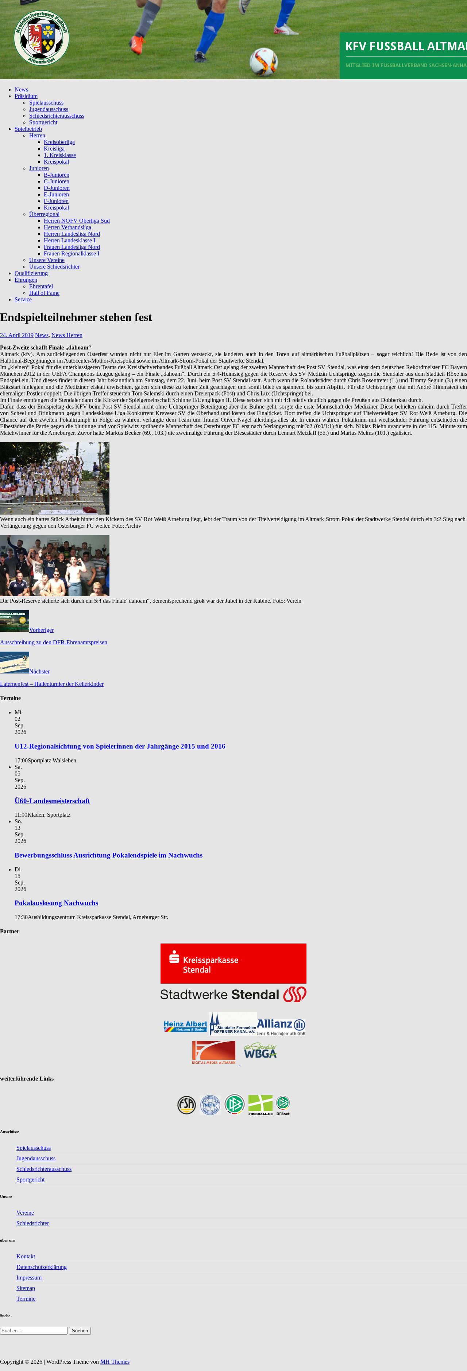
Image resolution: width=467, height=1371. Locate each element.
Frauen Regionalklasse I (71, 253)
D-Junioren (57, 188)
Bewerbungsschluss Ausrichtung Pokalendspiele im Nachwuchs (108, 855)
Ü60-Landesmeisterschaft (52, 801)
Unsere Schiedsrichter (54, 266)
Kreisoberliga (59, 142)
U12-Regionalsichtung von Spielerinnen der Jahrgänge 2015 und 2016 (120, 746)
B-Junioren (56, 175)
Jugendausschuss (48, 109)
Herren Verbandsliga (67, 227)
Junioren (39, 168)
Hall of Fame (44, 293)
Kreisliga (54, 148)
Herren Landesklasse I (69, 240)
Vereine (25, 1213)
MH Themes (115, 1362)
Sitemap (25, 1288)
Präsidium (26, 96)
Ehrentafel (41, 286)
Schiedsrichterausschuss (56, 116)
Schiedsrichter (32, 1223)
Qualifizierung (31, 273)
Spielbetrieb (28, 129)
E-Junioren (56, 194)
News (21, 89)
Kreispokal (56, 162)
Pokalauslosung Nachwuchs (56, 903)
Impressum (29, 1277)
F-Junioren (56, 201)
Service (23, 299)
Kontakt (25, 1256)
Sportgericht (43, 122)
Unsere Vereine (47, 260)
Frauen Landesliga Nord (72, 247)
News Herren (66, 335)
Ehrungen (26, 280)
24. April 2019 (17, 335)
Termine (25, 1299)
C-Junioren (56, 181)
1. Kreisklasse (60, 155)
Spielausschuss (46, 102)
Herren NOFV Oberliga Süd (77, 221)
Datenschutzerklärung (41, 1267)
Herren (37, 135)
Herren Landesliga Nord (72, 234)
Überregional (44, 214)
